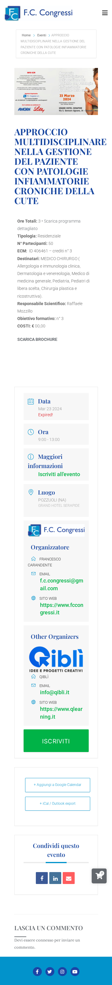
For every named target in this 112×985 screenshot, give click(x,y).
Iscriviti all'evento (59, 474)
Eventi (41, 35)
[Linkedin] (55, 878)
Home (27, 35)
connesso (44, 940)
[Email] (69, 878)
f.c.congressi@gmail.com (61, 584)
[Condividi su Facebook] (42, 878)
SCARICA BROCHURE (37, 339)
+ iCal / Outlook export (58, 803)
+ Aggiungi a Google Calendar (57, 785)
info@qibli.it (54, 692)
